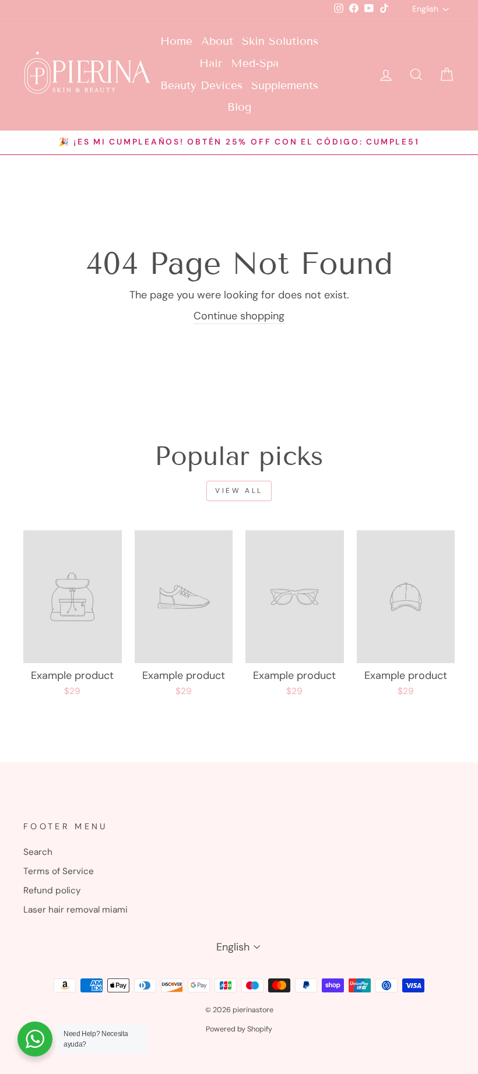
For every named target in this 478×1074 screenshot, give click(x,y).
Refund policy (52, 890)
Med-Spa (255, 63)
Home (176, 41)
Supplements (284, 85)
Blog (239, 107)
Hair (210, 63)
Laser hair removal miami (75, 909)
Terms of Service (58, 871)
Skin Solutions (280, 41)
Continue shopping (239, 316)
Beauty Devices (201, 85)
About (217, 41)
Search (37, 852)
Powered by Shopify (239, 1029)
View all (239, 490)
